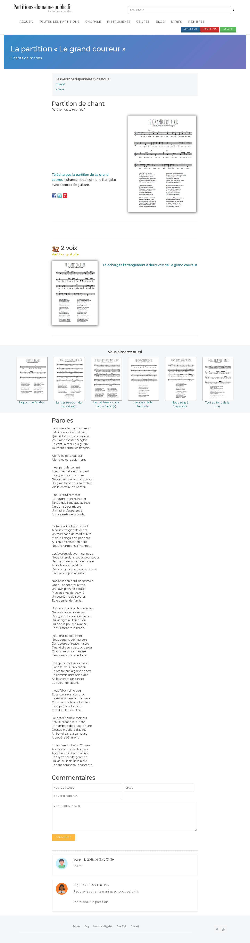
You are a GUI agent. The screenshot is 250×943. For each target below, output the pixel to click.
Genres (143, 21)
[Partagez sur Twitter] (59, 195)
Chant (60, 84)
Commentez (63, 837)
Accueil (27, 21)
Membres (196, 21)
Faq (87, 926)
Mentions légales (102, 926)
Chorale (93, 21)
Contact (134, 926)
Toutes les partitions (59, 21)
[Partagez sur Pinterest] (65, 195)
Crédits (228, 29)
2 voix (60, 89)
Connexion (190, 29)
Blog (160, 21)
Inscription (210, 29)
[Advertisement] (87, 142)
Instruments (118, 21)
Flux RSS (121, 926)
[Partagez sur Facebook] (54, 195)
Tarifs (176, 21)
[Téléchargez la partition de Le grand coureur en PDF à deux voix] (75, 293)
